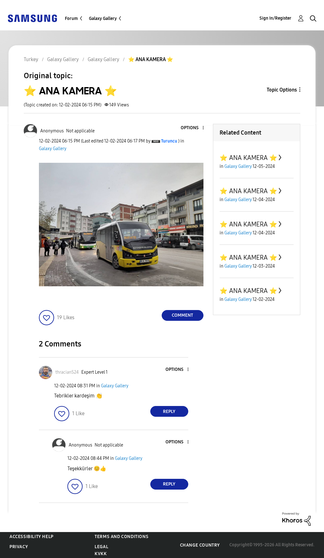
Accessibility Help (31, 536)
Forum (71, 18)
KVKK (101, 553)
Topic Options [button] (282, 90)
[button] (192, 128)
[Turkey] (32, 18)
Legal (101, 546)
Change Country (200, 545)
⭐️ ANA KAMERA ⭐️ (248, 158)
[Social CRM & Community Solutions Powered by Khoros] (296, 519)
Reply (169, 411)
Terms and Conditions (121, 536)
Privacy (18, 546)
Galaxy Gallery (103, 18)
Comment (182, 315)
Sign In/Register (275, 18)
